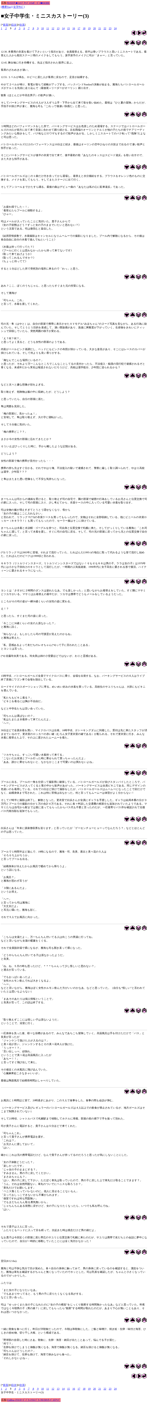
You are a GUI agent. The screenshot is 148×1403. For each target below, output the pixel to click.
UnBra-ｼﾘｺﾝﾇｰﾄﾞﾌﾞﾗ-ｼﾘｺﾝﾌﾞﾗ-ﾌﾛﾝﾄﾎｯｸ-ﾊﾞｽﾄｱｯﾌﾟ (33, 1400)
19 (89, 28)
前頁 (5, 24)
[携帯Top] (6, 7)
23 (110, 28)
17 (79, 28)
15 (68, 28)
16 (73, 28)
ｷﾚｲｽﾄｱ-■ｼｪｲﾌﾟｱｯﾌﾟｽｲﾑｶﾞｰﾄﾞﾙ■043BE (28, 3)
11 (47, 28)
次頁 (22, 24)
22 (105, 28)
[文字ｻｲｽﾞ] (18, 7)
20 (94, 28)
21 (99, 28)
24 (115, 28)
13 (58, 28)
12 (53, 28)
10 (42, 28)
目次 (13, 24)
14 (63, 28)
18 (84, 28)
